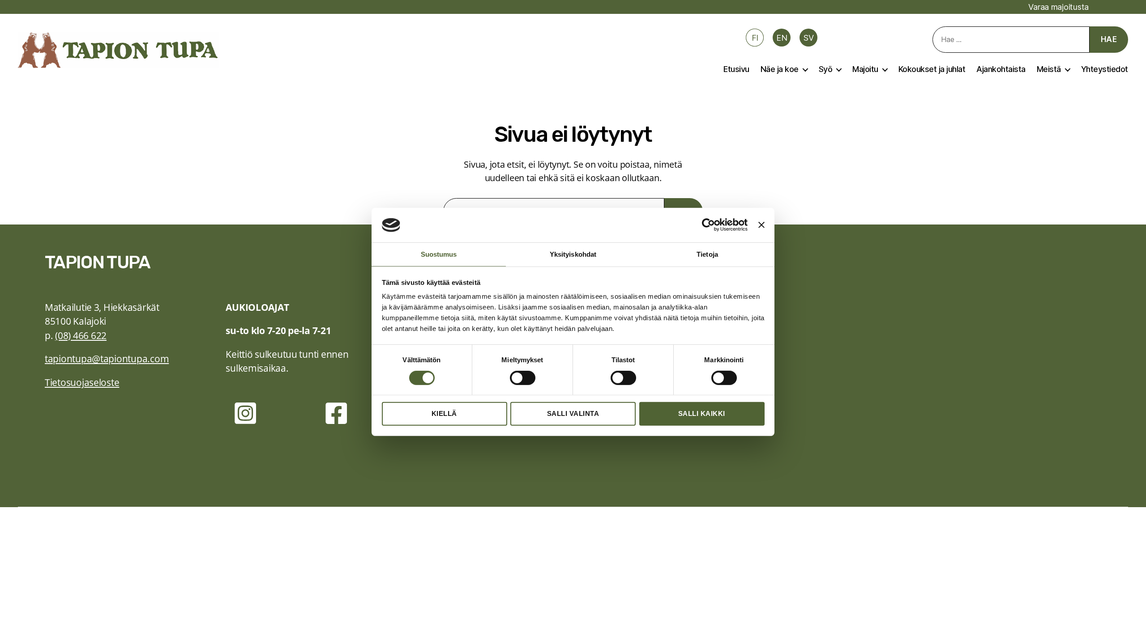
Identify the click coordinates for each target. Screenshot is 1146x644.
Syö (826, 69)
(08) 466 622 (81, 335)
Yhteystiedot (1104, 69)
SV (808, 37)
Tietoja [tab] (707, 254)
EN (781, 37)
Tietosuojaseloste (82, 382)
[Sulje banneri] (761, 225)
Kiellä (444, 413)
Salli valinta (573, 413)
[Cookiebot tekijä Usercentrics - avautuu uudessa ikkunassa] (708, 225)
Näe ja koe (780, 69)
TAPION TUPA (97, 262)
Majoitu (865, 69)
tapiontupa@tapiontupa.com (107, 358)
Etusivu (736, 69)
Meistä (1049, 69)
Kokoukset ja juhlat (932, 69)
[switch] (522, 378)
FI (755, 37)
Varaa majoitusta (1058, 7)
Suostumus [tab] (439, 254)
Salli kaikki (701, 413)
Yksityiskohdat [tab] (573, 254)
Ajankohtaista (1001, 69)
